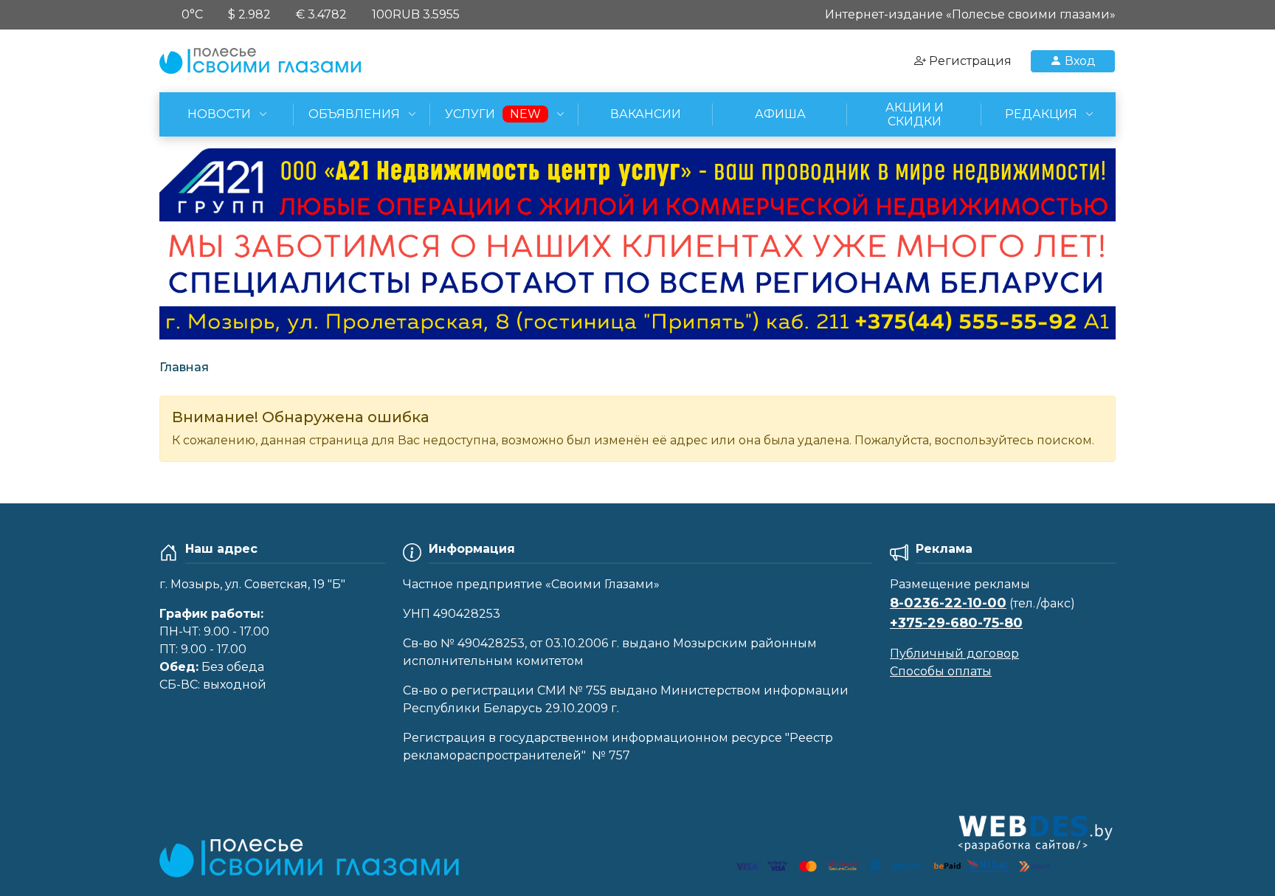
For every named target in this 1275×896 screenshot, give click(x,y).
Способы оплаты (941, 671)
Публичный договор (954, 654)
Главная (184, 367)
